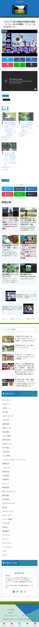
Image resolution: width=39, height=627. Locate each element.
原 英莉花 (5, 471)
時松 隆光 (5, 487)
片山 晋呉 (5, 475)
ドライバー (6, 535)
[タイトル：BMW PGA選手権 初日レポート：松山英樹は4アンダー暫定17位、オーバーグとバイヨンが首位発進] (9, 146)
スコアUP (5, 523)
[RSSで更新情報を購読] (25, 591)
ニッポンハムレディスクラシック (14, 460)
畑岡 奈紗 (5, 464)
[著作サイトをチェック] (13, 591)
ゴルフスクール (8, 511)
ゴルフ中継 (6, 436)
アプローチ (6, 468)
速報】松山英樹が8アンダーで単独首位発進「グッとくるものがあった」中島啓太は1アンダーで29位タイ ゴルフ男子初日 (10, 129)
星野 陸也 (5, 495)
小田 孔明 (5, 452)
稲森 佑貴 (5, 424)
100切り (5, 527)
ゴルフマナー (7, 515)
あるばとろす (19, 573)
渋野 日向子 (6, 440)
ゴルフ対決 (6, 456)
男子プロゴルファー (9, 491)
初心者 (4, 507)
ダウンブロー (7, 543)
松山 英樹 (6, 180)
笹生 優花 (5, 432)
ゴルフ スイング (8, 416)
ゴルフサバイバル (8, 503)
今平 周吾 (5, 448)
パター (4, 551)
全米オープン (7, 428)
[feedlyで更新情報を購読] (21, 591)
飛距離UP (5, 531)
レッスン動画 (7, 519)
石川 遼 (5, 412)
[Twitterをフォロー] (17, 591)
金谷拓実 (5, 479)
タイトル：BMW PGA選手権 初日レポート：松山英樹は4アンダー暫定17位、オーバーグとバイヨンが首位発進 (10, 159)
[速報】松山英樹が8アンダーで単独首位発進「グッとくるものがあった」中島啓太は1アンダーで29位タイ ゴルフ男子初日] (9, 116)
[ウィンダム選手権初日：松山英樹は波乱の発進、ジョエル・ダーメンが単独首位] (25, 116)
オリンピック (7, 400)
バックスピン (7, 547)
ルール (4, 555)
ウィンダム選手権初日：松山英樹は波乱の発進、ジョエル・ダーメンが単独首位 (26, 127)
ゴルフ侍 (5, 420)
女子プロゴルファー (10, 615)
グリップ (5, 483)
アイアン (5, 539)
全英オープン (7, 444)
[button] (31, 65)
